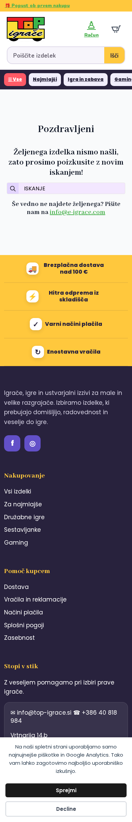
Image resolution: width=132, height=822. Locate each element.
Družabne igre (24, 517)
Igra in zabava (86, 79)
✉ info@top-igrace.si (41, 713)
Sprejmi (66, 790)
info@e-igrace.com (77, 212)
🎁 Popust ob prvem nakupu (37, 6)
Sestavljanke (22, 530)
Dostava (16, 587)
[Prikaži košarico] (116, 29)
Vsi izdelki (17, 491)
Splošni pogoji (24, 625)
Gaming (16, 543)
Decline (66, 809)
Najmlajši (45, 79)
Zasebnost (19, 638)
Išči (114, 56)
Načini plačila (23, 612)
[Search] (13, 188)
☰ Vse (15, 79)
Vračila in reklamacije (35, 599)
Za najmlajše (23, 504)
